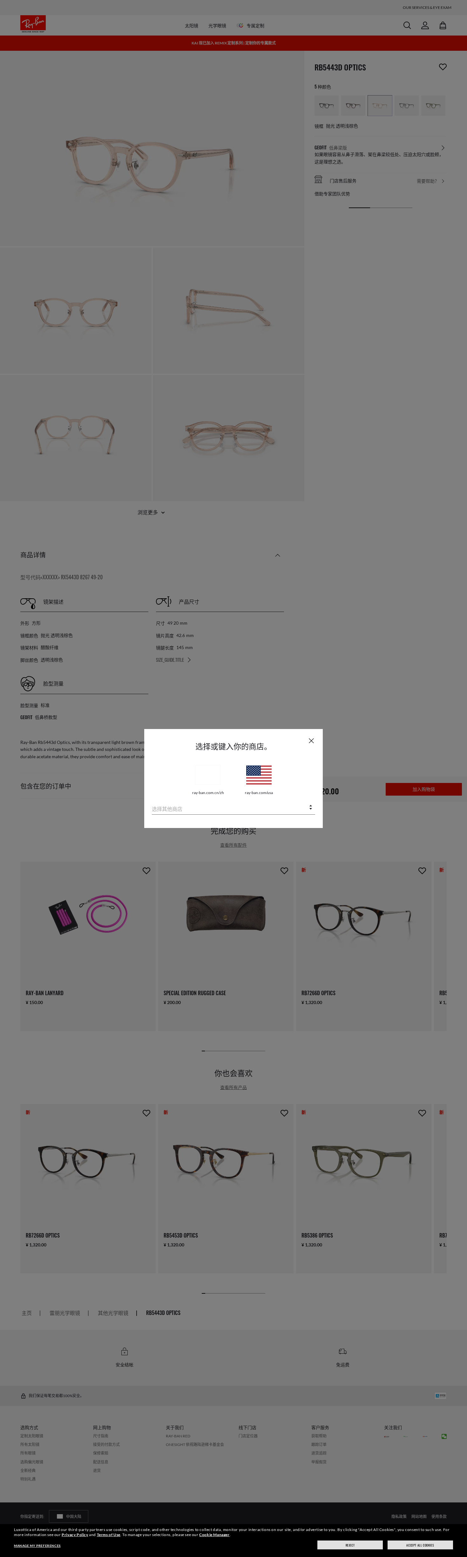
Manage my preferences (37, 1545)
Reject (350, 1545)
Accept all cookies (420, 1545)
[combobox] (233, 808)
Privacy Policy (75, 1534)
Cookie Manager (214, 1534)
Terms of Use (108, 1534)
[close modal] (311, 740)
